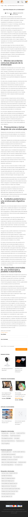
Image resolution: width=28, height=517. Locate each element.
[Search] (22, 2)
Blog (6, 5)
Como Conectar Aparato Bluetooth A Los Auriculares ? (20, 423)
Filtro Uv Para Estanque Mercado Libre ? (7, 422)
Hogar (2, 5)
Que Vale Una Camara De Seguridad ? (7, 369)
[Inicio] (2, 1)
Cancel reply (4, 332)
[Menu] (18, 2)
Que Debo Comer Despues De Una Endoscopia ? (18, 370)
